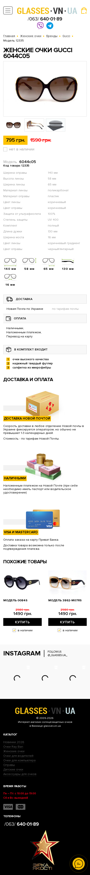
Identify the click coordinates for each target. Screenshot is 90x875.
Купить (22, 622)
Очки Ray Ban (13, 746)
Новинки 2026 (13, 742)
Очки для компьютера (19, 760)
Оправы (9, 765)
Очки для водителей (18, 756)
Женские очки (13, 751)
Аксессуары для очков (19, 774)
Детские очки (13, 769)
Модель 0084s (15, 600)
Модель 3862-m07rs (65, 600)
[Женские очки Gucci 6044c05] (45, 88)
